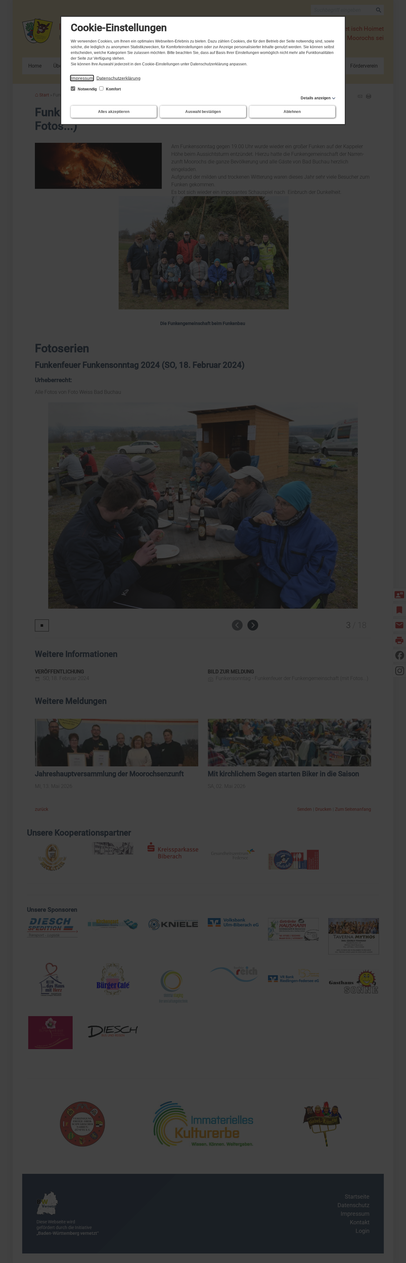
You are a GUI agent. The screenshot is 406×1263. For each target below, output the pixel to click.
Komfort (113, 89)
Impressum (82, 78)
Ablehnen (292, 111)
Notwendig (87, 89)
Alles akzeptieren (113, 111)
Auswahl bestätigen (203, 111)
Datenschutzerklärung (118, 78)
